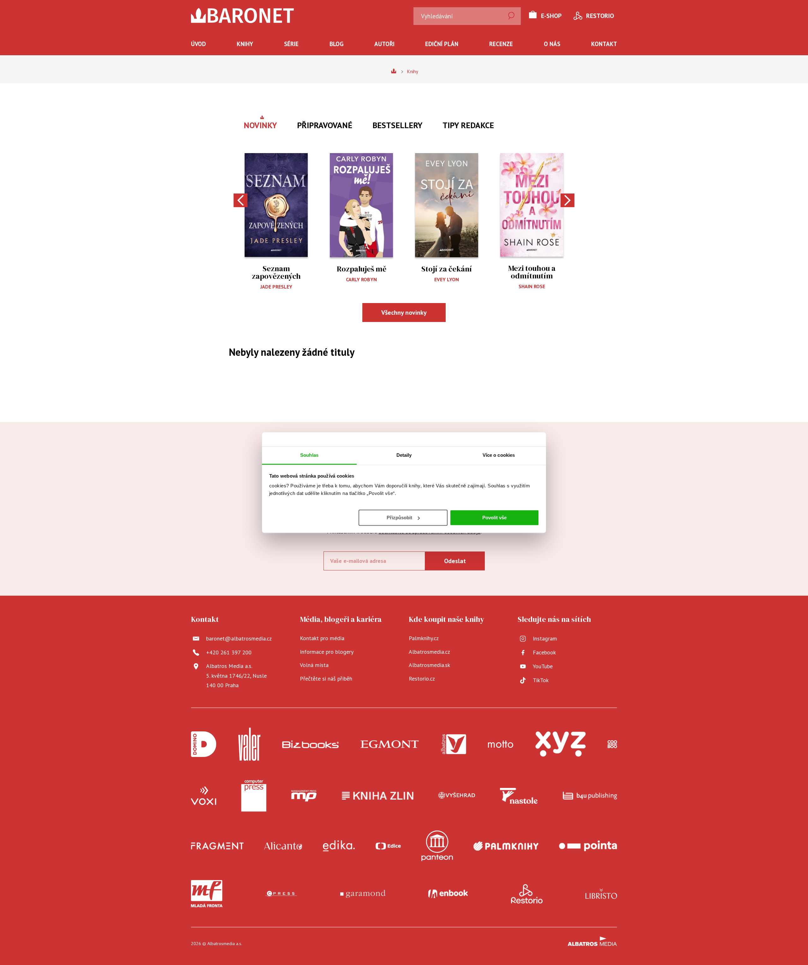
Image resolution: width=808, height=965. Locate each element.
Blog (336, 44)
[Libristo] (601, 894)
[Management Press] (304, 795)
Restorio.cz (422, 678)
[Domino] (203, 744)
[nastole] (518, 795)
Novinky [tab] (260, 125)
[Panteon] (437, 846)
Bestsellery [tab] (397, 125)
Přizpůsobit (399, 517)
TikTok (541, 680)
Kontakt (604, 44)
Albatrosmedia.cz (429, 651)
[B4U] (590, 795)
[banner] (242, 15)
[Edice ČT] (388, 846)
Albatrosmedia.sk (429, 665)
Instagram (545, 638)
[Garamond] (363, 894)
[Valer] (249, 744)
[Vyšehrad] (456, 795)
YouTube (543, 666)
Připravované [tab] (324, 125)
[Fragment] (217, 846)
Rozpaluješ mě (361, 269)
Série (291, 44)
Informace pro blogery (327, 651)
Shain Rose (532, 286)
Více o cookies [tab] (499, 455)
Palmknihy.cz (424, 638)
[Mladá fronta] (206, 894)
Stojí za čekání (446, 269)
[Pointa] (588, 846)
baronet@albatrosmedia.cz (239, 638)
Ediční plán (441, 44)
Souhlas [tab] (309, 455)
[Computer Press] (254, 795)
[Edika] (339, 846)
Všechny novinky (404, 312)
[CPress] (281, 894)
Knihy (245, 44)
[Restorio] (527, 894)
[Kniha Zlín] (377, 795)
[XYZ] (560, 744)
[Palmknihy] (506, 846)
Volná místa (314, 665)
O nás (552, 44)
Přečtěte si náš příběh (326, 678)
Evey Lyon (446, 279)
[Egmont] (389, 744)
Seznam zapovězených (276, 272)
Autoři (384, 44)
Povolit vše (494, 517)
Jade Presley (276, 286)
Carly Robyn (361, 279)
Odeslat (455, 561)
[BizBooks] (310, 744)
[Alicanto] (283, 846)
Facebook (544, 652)
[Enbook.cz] (448, 894)
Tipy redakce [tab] (468, 125)
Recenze (501, 44)
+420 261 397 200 (229, 652)
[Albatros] (453, 744)
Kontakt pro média (322, 638)
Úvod (198, 44)
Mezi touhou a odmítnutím (532, 272)
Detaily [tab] (404, 455)
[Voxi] (203, 795)
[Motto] (500, 744)
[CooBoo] (612, 744)
